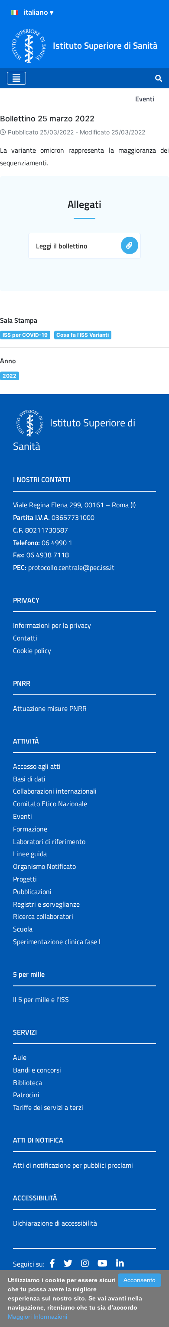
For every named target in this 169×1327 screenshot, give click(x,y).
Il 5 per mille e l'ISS (41, 999)
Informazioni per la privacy (52, 625)
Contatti (25, 638)
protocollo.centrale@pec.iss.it (71, 567)
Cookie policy (32, 650)
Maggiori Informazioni (37, 1316)
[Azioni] (14, 12)
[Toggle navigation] (16, 78)
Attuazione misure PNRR (50, 708)
